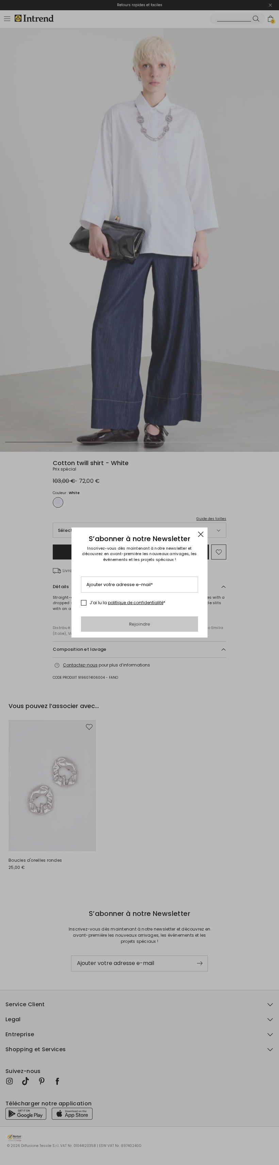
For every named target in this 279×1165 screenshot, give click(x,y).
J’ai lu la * (127, 603)
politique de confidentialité (135, 603)
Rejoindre (139, 624)
